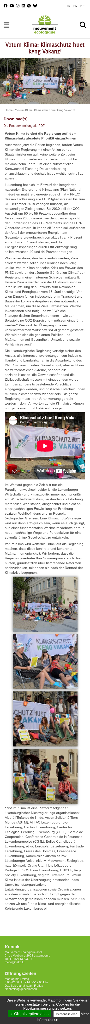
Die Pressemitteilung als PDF (24, 126)
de (82, 6)
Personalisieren (66, 1014)
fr (69, 6)
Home (9, 110)
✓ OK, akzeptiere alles (29, 1014)
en (75, 6)
